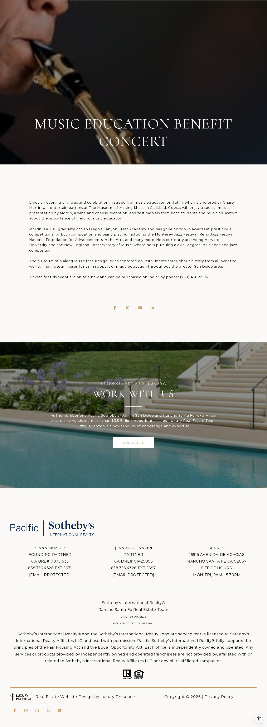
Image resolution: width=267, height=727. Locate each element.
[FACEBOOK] (14, 710)
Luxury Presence (118, 696)
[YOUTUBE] (59, 710)
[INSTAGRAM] (26, 710)
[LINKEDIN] (37, 710)
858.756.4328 (41, 568)
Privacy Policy (219, 696)
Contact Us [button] (133, 442)
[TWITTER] (48, 710)
